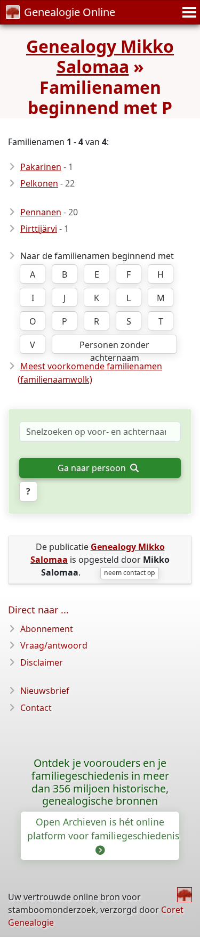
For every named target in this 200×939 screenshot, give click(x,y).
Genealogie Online (69, 12)
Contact (36, 708)
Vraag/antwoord (53, 645)
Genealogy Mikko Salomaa (100, 56)
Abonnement (46, 629)
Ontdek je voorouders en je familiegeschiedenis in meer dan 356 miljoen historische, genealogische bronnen (100, 782)
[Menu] (187, 12)
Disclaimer (41, 662)
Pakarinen (40, 167)
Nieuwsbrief (44, 691)
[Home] (184, 894)
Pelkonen (39, 183)
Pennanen (40, 212)
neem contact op (129, 572)
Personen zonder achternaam (114, 346)
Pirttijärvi (38, 228)
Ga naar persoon (93, 468)
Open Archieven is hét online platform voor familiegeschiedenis (103, 828)
